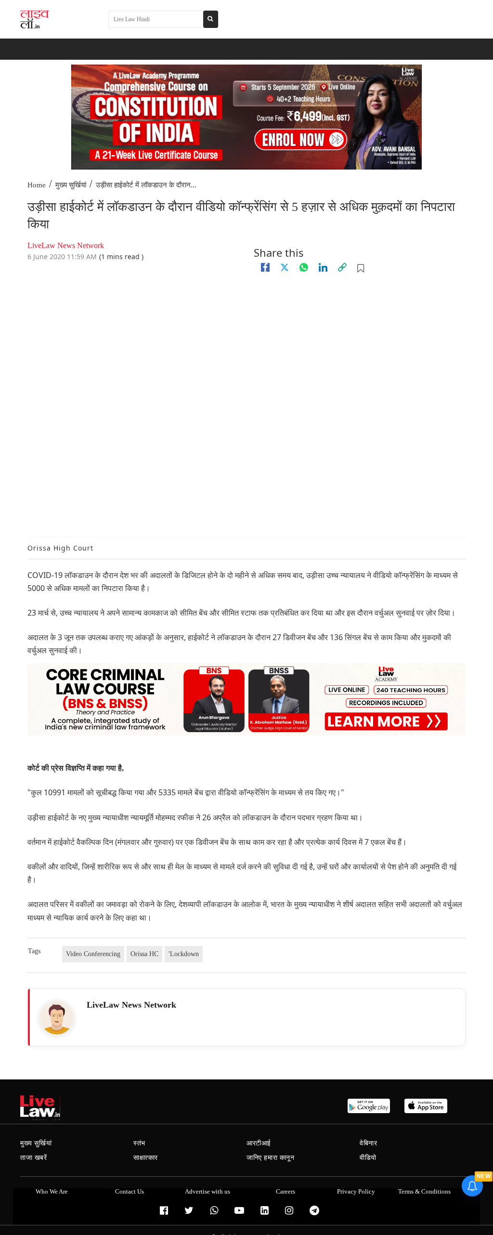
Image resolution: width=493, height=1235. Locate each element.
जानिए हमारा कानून (270, 1157)
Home (36, 185)
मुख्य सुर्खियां (70, 185)
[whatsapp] (303, 267)
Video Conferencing (93, 954)
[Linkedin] (323, 267)
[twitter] (284, 267)
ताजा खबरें (33, 1157)
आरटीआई (258, 1143)
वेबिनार (368, 1143)
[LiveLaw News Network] (57, 1018)
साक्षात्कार (145, 1157)
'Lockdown (184, 954)
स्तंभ (139, 1143)
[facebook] (265, 267)
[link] (342, 267)
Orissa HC (144, 954)
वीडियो (368, 1157)
